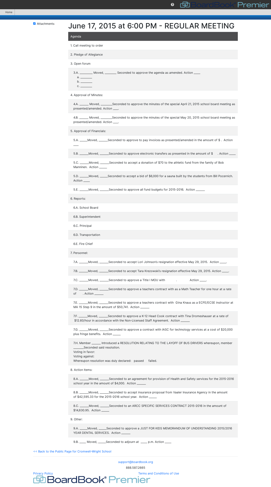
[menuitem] (172, 4)
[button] (172, 4)
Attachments (45, 23)
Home (8, 12)
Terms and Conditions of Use (158, 473)
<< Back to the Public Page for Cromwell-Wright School (72, 451)
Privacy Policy (43, 473)
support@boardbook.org (135, 462)
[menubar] (135, 4)
